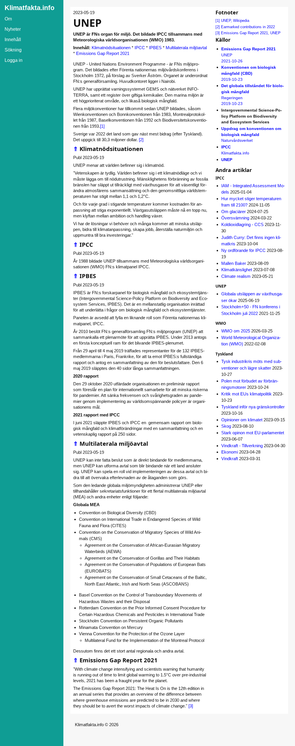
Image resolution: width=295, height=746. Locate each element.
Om (8, 18)
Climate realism (236, 276)
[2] (141, 139)
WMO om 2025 (235, 330)
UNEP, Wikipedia (235, 20)
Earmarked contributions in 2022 (248, 27)
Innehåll (13, 39)
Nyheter (13, 29)
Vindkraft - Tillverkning (242, 445)
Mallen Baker (233, 263)
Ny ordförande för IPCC (243, 250)
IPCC (140, 47)
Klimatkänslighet (236, 269)
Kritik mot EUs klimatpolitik (246, 393)
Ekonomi (229, 451)
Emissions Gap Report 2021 (102, 53)
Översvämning (235, 217)
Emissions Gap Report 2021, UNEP (251, 33)
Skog (226, 426)
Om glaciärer (233, 211)
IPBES (155, 47)
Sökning (13, 49)
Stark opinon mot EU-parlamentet (252, 432)
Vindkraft (229, 458)
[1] (102, 126)
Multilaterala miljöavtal (186, 47)
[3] (190, 705)
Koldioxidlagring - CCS (242, 224)
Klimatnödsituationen (111, 47)
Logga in (13, 60)
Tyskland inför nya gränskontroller (253, 406)
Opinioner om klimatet (241, 419)
